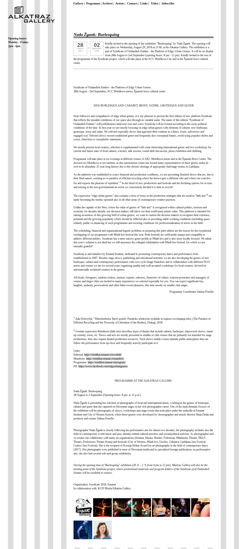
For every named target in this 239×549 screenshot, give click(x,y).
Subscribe (168, 3)
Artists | (120, 3)
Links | (144, 3)
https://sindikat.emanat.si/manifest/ (105, 358)
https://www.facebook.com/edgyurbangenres (103, 366)
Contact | (133, 3)
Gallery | (79, 3)
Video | (155, 3)
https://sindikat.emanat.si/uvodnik (102, 354)
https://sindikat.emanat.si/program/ (107, 362)
